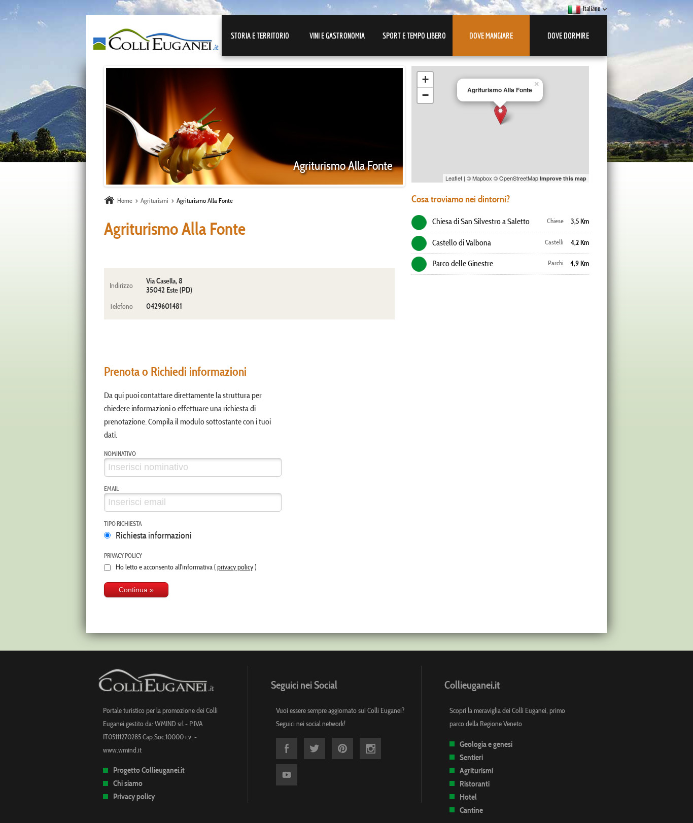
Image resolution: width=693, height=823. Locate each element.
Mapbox (482, 178)
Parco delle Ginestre (462, 263)
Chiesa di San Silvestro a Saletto (480, 221)
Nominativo (120, 453)
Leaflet (453, 178)
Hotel (468, 797)
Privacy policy (123, 555)
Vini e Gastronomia (337, 35)
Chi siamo (128, 783)
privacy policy (235, 566)
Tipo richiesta (123, 523)
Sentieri (471, 757)
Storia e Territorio (260, 35)
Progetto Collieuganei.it (149, 770)
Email (111, 488)
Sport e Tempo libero (414, 35)
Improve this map (563, 178)
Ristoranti (475, 784)
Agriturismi (476, 770)
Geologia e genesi (486, 744)
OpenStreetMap (518, 178)
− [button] (425, 95)
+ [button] (425, 79)
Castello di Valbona (461, 242)
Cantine (471, 810)
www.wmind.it (122, 750)
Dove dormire (568, 35)
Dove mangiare (491, 35)
